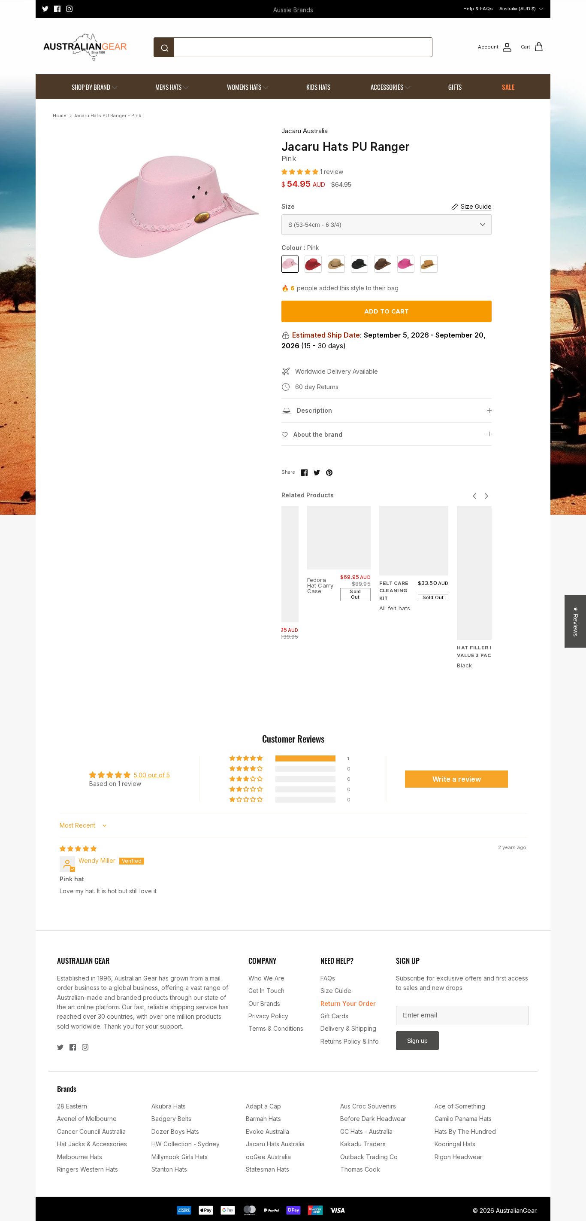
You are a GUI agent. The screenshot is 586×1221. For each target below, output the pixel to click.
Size (288, 206)
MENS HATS (168, 86)
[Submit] (166, 47)
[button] (300, 171)
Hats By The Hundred (465, 1131)
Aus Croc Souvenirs (368, 1106)
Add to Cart (386, 311)
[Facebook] (57, 9)
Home (59, 116)
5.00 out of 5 (152, 775)
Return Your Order (348, 1003)
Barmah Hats (263, 1118)
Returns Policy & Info (349, 1041)
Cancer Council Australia (91, 1131)
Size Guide (335, 990)
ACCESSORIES (387, 86)
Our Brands (264, 1003)
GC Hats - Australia (366, 1131)
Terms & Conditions (275, 1028)
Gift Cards (334, 1016)
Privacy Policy (268, 1016)
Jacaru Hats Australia (275, 1144)
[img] (78, 848)
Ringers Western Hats (87, 1169)
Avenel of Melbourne (87, 1118)
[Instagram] (69, 9)
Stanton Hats (169, 1169)
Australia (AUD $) (517, 8)
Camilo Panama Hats (463, 1118)
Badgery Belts (171, 1118)
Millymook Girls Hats (179, 1156)
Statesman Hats (267, 1169)
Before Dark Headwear (373, 1118)
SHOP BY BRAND (91, 86)
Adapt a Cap (263, 1106)
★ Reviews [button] (575, 621)
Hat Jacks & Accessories (92, 1144)
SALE (508, 86)
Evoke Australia (267, 1131)
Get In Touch (266, 990)
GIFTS (455, 86)
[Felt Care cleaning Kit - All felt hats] (414, 540)
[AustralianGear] (85, 47)
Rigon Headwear (458, 1156)
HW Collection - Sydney (185, 1144)
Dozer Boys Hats (175, 1131)
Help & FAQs (478, 9)
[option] (178, 212)
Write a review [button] (456, 779)
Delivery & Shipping (348, 1028)
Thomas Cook (360, 1169)
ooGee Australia (268, 1156)
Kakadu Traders (363, 1144)
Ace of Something (460, 1106)
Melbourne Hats (79, 1156)
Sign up (417, 1040)
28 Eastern (72, 1106)
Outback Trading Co (369, 1156)
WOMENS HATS (244, 86)
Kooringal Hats (455, 1144)
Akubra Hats (168, 1106)
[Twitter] (45, 9)
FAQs (327, 978)
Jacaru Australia (304, 131)
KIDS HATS (318, 86)
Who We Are (266, 978)
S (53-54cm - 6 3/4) (314, 224)
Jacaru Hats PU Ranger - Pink (107, 116)
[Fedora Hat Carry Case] (339, 537)
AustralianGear (516, 1210)
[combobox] (293, 47)
